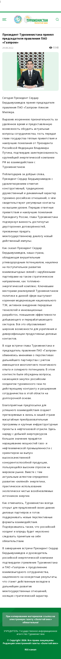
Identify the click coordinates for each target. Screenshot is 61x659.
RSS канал (30, 649)
